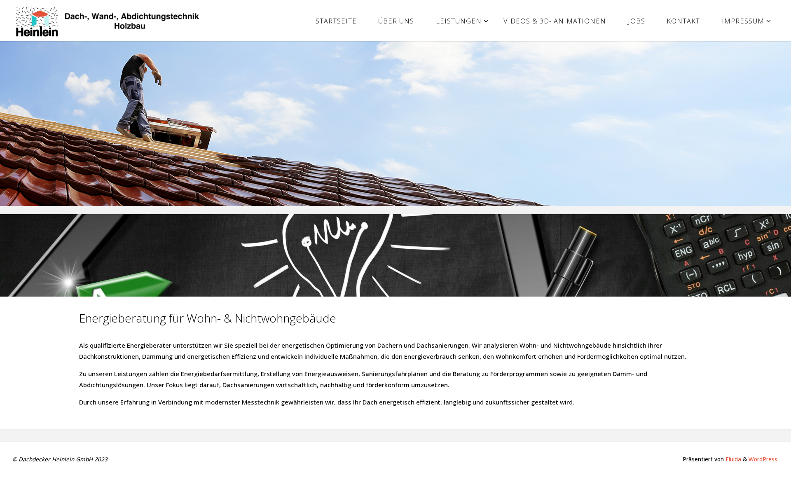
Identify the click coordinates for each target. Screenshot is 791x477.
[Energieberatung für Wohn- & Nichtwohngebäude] (395, 255)
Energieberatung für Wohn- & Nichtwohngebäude (207, 318)
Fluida (732, 459)
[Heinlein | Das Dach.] (110, 20)
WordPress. (764, 459)
